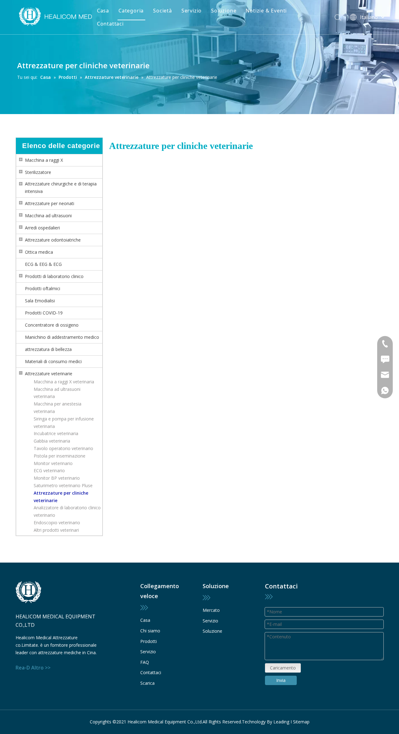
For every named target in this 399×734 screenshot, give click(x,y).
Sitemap (301, 722)
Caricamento (283, 668)
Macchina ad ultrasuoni (48, 215)
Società (162, 10)
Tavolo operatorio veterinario (63, 448)
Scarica (147, 683)
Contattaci (110, 23)
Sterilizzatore (38, 172)
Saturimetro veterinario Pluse (63, 485)
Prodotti (148, 641)
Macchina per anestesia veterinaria (57, 407)
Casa (103, 10)
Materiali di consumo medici (53, 361)
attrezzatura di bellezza (48, 349)
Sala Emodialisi (40, 301)
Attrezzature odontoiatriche (53, 240)
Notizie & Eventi (266, 10)
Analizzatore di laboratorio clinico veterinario (67, 511)
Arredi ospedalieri (42, 228)
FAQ (144, 662)
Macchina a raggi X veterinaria (64, 382)
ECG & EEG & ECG (43, 264)
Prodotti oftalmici (42, 288)
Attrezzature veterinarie (48, 374)
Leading (281, 722)
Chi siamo (150, 631)
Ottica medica (39, 252)
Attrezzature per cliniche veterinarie (61, 496)
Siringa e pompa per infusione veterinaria (64, 422)
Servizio (191, 10)
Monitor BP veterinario (57, 478)
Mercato (211, 610)
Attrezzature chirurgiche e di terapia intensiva (61, 187)
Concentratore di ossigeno (52, 325)
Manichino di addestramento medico (62, 337)
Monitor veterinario (53, 463)
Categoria (131, 10)
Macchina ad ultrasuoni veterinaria (57, 393)
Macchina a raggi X (44, 160)
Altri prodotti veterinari (56, 530)
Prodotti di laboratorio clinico (54, 276)
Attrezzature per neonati (49, 203)
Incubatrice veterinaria (56, 433)
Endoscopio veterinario (57, 522)
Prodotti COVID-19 (44, 313)
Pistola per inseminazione (59, 456)
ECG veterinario (49, 470)
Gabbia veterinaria (52, 441)
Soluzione (223, 10)
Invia (281, 680)
